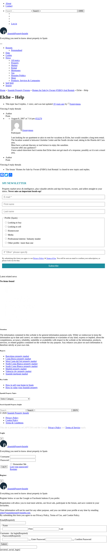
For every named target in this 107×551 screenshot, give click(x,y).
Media (10, 235)
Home (2, 90)
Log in (14, 24)
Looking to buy (14, 222)
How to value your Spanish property (22, 387)
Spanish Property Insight (18, 413)
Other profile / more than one (20, 243)
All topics (15, 60)
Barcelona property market (17, 356)
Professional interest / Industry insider (24, 239)
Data (8, 53)
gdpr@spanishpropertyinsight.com (15, 513)
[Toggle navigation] (1, 43)
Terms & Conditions (14, 423)
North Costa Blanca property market (21, 364)
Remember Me (19, 464)
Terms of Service (72, 427)
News (8, 58)
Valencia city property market (18, 371)
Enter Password (38, 539)
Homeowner (13, 231)
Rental (14, 68)
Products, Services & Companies (25, 80)
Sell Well (10, 83)
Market (14, 65)
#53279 (38, 118)
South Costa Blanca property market (21, 366)
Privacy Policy (38, 258)
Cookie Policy (12, 420)
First (30, 529)
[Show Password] (30, 540)
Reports (9, 48)
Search (9, 85)
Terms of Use (51, 258)
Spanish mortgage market (17, 374)
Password (4, 460)
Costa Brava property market (18, 359)
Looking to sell (14, 226)
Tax (12, 73)
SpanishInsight (18, 33)
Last (61, 529)
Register (13, 469)
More (13, 78)
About (8, 3)
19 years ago (58, 104)
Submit (4, 544)
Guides (9, 55)
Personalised (16, 50)
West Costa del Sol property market (21, 361)
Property (15, 63)
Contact (9, 6)
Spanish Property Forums (19, 90)
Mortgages (15, 70)
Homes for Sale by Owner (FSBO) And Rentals (53, 90)
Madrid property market (16, 369)
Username (4, 456)
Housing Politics (18, 75)
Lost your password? (19, 467)
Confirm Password (83, 539)
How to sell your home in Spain (20, 385)
